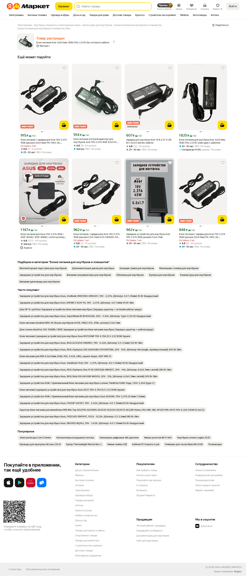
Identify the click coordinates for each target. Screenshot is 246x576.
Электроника (82, 490)
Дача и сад (81, 520)
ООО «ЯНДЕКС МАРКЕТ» (228, 567)
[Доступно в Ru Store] (41, 486)
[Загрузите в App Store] (8, 486)
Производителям (204, 480)
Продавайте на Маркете (149, 530)
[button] (218, 526)
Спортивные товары (86, 535)
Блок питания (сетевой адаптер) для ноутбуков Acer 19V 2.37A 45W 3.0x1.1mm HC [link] (95, 141)
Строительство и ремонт (88, 545)
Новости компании (205, 470)
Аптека (79, 505)
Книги (78, 525)
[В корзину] (64, 125)
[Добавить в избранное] (64, 68)
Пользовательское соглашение (43, 569)
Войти (233, 6)
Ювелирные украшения (88, 555)
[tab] (16, 15)
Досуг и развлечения (86, 470)
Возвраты (141, 490)
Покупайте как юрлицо (148, 480)
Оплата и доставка (146, 475)
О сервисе (142, 485)
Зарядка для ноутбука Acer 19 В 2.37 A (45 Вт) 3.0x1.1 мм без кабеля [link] (149, 141)
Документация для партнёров (152, 535)
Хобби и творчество (86, 515)
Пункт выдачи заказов (207, 485)
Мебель (79, 475)
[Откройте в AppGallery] (30, 486)
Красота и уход (83, 510)
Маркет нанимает (205, 490)
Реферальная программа (208, 475)
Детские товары (84, 550)
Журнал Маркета (145, 495)
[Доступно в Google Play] (19, 486)
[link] (43, 268)
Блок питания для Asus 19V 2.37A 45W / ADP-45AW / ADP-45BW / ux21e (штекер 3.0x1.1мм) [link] (42, 236)
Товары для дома (84, 500)
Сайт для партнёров (147, 540)
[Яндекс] (238, 571)
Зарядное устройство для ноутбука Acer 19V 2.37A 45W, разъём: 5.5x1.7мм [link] (148, 235)
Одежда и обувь (84, 495)
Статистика (15, 569)
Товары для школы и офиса (89, 530)
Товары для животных (87, 540)
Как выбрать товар (146, 470)
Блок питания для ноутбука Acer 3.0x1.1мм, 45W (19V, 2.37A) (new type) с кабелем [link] (202, 141)
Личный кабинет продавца (150, 525)
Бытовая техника (84, 480)
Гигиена (79, 485)
